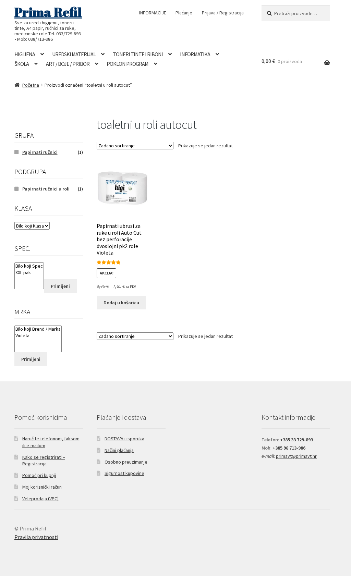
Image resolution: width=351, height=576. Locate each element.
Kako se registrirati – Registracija (43, 460)
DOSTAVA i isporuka (124, 439)
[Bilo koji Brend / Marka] (38, 329)
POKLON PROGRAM (127, 63)
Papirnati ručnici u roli (46, 189)
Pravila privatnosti (36, 537)
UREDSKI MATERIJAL (74, 54)
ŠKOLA (21, 63)
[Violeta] (38, 335)
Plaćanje (184, 13)
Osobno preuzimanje (126, 462)
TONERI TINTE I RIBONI (138, 54)
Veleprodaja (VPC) (40, 498)
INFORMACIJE (152, 13)
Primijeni (60, 286)
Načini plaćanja (119, 450)
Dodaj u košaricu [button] (121, 302)
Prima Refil (48, 12)
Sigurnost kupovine (124, 473)
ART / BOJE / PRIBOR (67, 63)
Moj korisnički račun (42, 487)
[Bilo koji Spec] (29, 266)
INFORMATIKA (195, 54)
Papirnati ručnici (40, 152)
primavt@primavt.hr (296, 456)
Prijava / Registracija (223, 13)
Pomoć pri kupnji (39, 475)
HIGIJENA (24, 54)
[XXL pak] (29, 272)
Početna (30, 85)
